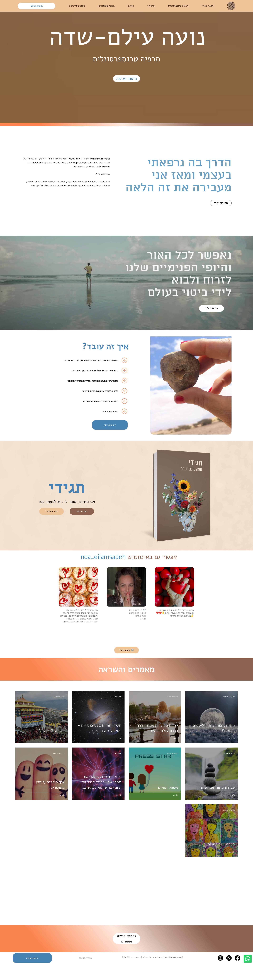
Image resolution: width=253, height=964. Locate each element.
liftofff (125, 957)
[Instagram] (220, 958)
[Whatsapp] (248, 959)
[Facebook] (237, 958)
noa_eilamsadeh (103, 557)
